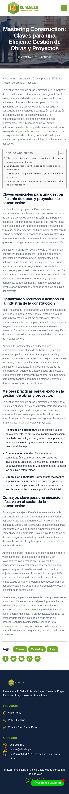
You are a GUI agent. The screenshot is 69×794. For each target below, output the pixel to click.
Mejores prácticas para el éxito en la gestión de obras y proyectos (35, 175)
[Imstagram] (28, 780)
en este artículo (27, 609)
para (52, 649)
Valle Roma (14, 712)
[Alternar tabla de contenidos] (59, 153)
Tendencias (45, 56)
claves (20, 649)
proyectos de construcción (29, 131)
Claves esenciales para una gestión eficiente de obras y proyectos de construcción (35, 160)
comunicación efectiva (15, 626)
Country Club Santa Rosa (22, 727)
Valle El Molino (16, 720)
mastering (37, 649)
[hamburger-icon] (64, 8)
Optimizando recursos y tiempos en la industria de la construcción (33, 168)
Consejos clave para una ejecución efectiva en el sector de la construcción (35, 183)
